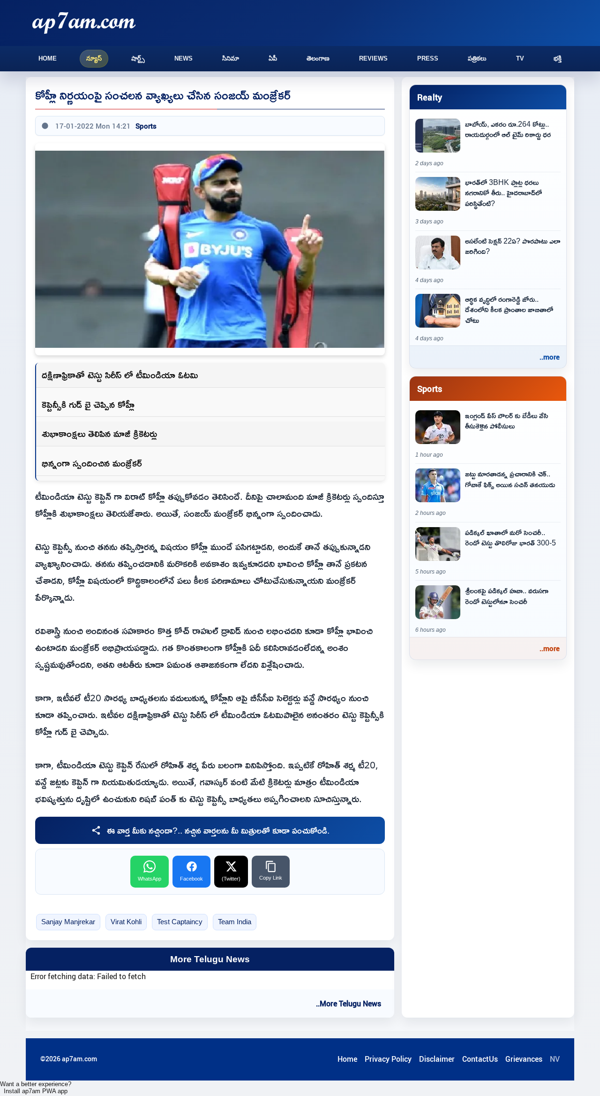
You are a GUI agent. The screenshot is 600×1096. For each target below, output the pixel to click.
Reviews (373, 58)
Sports (146, 125)
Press (427, 58)
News (183, 58)
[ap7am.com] (83, 22)
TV (520, 58)
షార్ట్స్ (138, 58)
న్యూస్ (94, 58)
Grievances (523, 1059)
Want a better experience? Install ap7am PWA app (35, 1088)
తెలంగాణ (318, 58)
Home (47, 58)
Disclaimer (437, 1059)
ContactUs (480, 1059)
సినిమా (230, 58)
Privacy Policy (388, 1059)
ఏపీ (273, 58)
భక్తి (558, 58)
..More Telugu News (348, 1003)
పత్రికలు (477, 58)
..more (550, 356)
